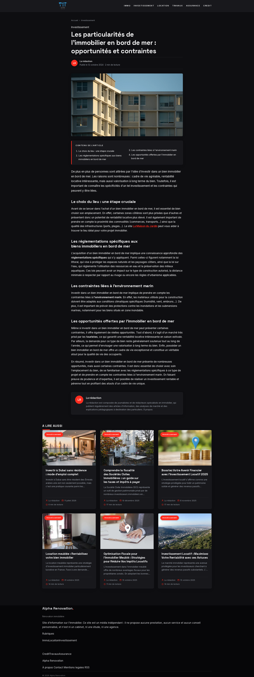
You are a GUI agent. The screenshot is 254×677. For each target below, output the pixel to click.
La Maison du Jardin (145, 226)
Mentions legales (74, 667)
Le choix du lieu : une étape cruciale (96, 151)
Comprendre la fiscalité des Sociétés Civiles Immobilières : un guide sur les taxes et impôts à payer (122, 476)
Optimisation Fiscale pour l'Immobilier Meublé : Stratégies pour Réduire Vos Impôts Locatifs (126, 557)
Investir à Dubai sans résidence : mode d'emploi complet (66, 472)
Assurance (193, 6)
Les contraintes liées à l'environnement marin (154, 150)
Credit (207, 6)
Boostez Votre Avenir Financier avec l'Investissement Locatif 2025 (185, 472)
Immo (127, 6)
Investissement (144, 6)
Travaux (177, 6)
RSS (87, 667)
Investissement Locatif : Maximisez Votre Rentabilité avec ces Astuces (185, 555)
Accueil (74, 20)
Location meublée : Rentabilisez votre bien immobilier (67, 555)
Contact (58, 667)
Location (163, 6)
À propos (148, 409)
